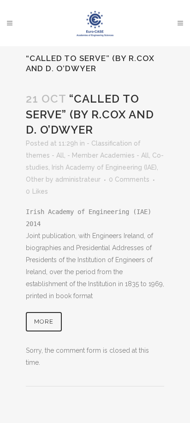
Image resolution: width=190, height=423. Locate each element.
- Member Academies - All (108, 155)
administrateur (78, 179)
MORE (43, 321)
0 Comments (129, 179)
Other (35, 179)
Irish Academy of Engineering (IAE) (104, 167)
